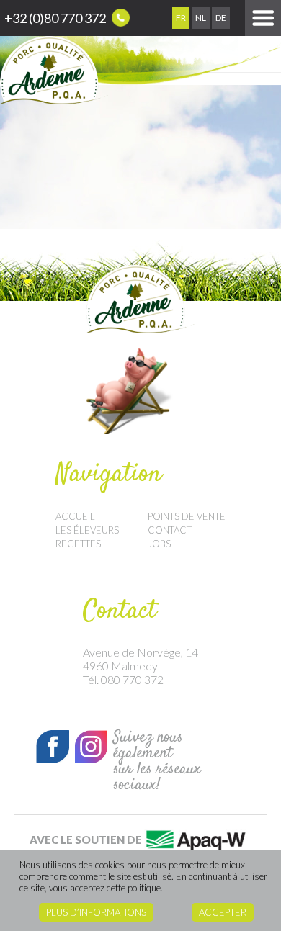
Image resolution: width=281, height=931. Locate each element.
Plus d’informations (96, 912)
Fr (181, 17)
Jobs (159, 543)
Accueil (75, 516)
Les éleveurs (87, 530)
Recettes (78, 543)
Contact (170, 530)
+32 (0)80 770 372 (56, 18)
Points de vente (187, 516)
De (220, 17)
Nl (200, 17)
